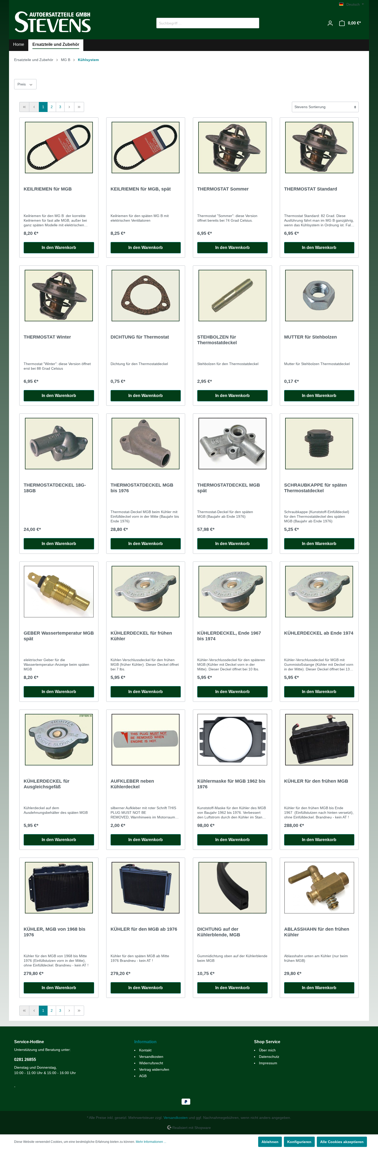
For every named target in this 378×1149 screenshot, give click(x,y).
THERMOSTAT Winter (47, 337)
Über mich (267, 1050)
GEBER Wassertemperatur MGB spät (59, 635)
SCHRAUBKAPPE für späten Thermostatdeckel (315, 487)
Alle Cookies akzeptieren (342, 1142)
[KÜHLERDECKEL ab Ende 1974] (319, 591)
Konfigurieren (299, 1142)
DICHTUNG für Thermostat (140, 337)
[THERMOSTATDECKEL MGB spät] (232, 443)
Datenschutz (269, 1057)
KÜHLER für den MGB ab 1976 (144, 929)
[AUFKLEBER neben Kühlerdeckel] (146, 739)
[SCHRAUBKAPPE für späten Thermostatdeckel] (319, 443)
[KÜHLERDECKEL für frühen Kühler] (146, 591)
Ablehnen (270, 1142)
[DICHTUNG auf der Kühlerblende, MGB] (232, 887)
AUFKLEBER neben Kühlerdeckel (132, 784)
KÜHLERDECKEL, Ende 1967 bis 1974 (229, 635)
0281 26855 (25, 1059)
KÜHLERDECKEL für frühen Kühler (141, 635)
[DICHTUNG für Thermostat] (146, 295)
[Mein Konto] (330, 23)
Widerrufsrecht (151, 1063)
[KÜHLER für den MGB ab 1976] (146, 887)
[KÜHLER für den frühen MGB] (319, 739)
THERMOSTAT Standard (310, 189)
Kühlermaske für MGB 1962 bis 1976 (231, 784)
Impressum (268, 1063)
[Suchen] (253, 23)
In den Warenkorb (59, 247)
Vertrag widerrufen (154, 1069)
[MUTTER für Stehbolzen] (319, 295)
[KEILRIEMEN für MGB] (59, 147)
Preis (22, 84)
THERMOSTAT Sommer (223, 189)
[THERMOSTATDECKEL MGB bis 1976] (146, 443)
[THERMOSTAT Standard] (319, 147)
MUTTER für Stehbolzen (310, 337)
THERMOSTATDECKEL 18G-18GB (55, 487)
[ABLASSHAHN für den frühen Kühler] (319, 887)
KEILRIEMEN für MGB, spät (141, 189)
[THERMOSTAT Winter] (59, 295)
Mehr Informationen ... (151, 1142)
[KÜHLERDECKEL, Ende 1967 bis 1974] (232, 591)
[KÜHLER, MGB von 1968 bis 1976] (59, 887)
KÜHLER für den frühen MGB (316, 781)
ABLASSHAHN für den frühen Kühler (316, 932)
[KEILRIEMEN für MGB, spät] (146, 147)
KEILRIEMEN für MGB (48, 189)
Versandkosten (151, 1057)
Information (145, 1042)
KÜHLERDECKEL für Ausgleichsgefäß (46, 784)
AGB (143, 1076)
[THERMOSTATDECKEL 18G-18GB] (59, 443)
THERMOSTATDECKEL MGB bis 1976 (142, 487)
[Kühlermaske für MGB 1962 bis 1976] (232, 739)
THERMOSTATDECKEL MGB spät (228, 487)
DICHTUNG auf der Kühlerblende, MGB (218, 932)
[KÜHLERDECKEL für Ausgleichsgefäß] (59, 739)
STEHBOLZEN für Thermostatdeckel (217, 339)
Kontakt (145, 1050)
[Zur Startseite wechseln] (52, 22)
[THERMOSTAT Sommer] (232, 147)
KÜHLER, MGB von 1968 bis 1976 (54, 932)
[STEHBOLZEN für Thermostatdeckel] (232, 295)
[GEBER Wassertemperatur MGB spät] (59, 591)
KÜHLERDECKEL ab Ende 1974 (318, 633)
